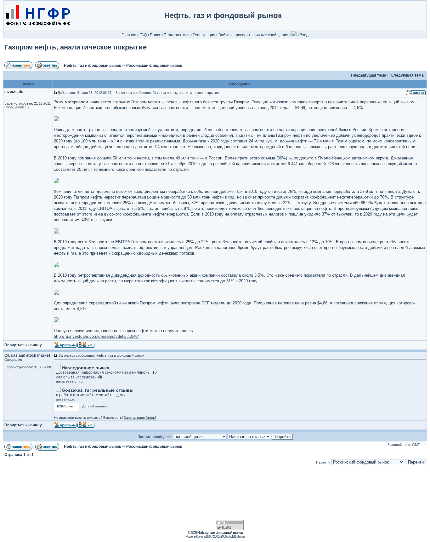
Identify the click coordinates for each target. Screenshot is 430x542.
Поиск (155, 35)
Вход (304, 35)
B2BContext (66, 406)
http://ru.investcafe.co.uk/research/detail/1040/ (96, 336)
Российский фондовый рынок (154, 65)
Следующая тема (407, 75)
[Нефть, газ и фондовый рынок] (37, 28)
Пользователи (177, 35)
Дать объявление (95, 406)
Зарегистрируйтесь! (140, 417)
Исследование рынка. (86, 367)
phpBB (205, 536)
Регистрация (204, 35)
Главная (129, 35)
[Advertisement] (399, 15)
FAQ (143, 35)
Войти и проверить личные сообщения (253, 35)
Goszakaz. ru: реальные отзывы (97, 390)
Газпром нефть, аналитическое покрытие (75, 47)
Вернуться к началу (23, 345)
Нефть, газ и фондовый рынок (92, 65)
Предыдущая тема (368, 75)
